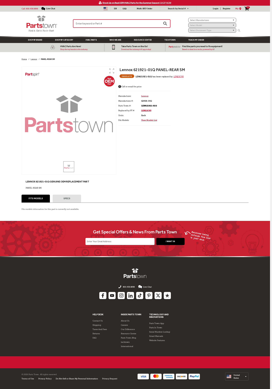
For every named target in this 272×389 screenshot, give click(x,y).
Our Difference (128, 329)
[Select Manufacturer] (212, 20)
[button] (112, 71)
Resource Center (143, 40)
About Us (125, 321)
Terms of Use (28, 379)
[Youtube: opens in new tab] (112, 295)
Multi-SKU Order (144, 8)
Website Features (157, 340)
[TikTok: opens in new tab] (139, 295)
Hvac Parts (91, 40)
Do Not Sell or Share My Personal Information (77, 379)
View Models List (149, 120)
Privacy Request (109, 379)
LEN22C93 (179, 76)
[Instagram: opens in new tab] (121, 295)
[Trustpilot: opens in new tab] (167, 295)
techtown (125, 342)
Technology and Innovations (159, 315)
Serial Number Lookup (159, 332)
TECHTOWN (169, 40)
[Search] (239, 30)
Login (215, 8)
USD (125, 9)
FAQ (94, 338)
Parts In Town (155, 327)
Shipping (97, 325)
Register (226, 8)
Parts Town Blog (128, 338)
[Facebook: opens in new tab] (102, 295)
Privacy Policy (45, 379)
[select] (236, 376)
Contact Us (98, 321)
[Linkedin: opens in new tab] (130, 295)
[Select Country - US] (105, 9)
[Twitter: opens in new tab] (158, 295)
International (127, 346)
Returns (96, 333)
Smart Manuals (156, 336)
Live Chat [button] (147, 287)
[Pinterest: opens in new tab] (148, 295)
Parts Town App (156, 323)
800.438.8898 (32, 9)
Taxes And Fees (100, 329)
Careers (124, 325)
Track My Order (196, 40)
